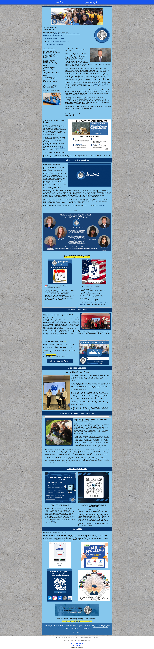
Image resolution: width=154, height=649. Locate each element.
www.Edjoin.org (51, 355)
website (93, 205)
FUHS (68, 621)
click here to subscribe (100, 627)
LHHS (72, 621)
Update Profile (73, 640)
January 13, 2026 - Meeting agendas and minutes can (63, 34)
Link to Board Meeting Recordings (57, 41)
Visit (58, 619)
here (53, 521)
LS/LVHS (77, 621)
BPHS (64, 621)
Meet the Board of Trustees (55, 38)
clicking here (102, 205)
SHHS (86, 621)
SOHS (82, 621)
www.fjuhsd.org (60, 148)
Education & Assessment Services (77, 413)
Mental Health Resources (55, 44)
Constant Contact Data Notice (83, 640)
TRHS (90, 621)
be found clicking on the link (52, 35)
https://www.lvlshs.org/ (61, 157)
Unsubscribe (66, 640)
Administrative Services (77, 160)
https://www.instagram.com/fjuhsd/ (95, 84)
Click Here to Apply (60, 361)
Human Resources (77, 309)
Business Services (77, 368)
